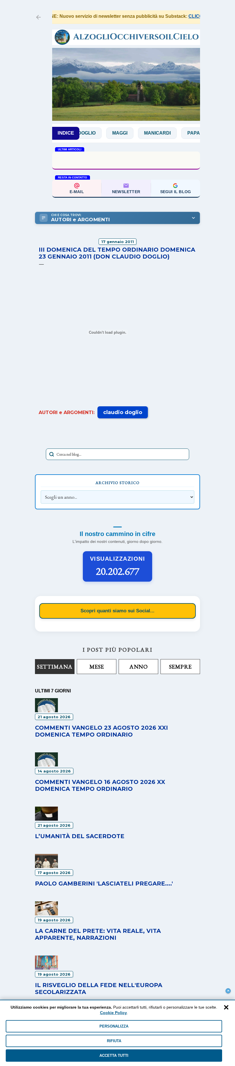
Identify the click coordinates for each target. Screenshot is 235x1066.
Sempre (180, 666)
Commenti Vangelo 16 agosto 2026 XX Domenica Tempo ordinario (100, 785)
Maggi (107, 133)
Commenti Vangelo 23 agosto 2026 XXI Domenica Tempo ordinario (101, 731)
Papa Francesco (196, 133)
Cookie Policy (113, 1012)
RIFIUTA (114, 1041)
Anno (138, 666)
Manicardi (145, 133)
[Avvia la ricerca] (51, 454)
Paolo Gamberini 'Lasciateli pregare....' (104, 883)
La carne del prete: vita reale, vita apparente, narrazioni (98, 934)
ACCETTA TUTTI (113, 1055)
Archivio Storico (117, 482)
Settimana (55, 666)
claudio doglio (122, 412)
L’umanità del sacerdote (126, 159)
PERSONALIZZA (113, 1026)
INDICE (66, 133)
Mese (96, 666)
